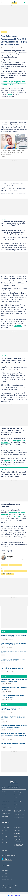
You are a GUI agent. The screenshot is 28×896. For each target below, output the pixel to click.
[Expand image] (26, 135)
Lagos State (4, 565)
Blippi (3, 573)
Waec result (10, 573)
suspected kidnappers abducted (13, 513)
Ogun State (18, 326)
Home (2, 29)
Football (3, 639)
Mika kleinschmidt (21, 571)
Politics (8, 29)
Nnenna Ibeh (17, 47)
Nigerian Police (9, 460)
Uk (2, 571)
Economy (3, 729)
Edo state (17, 516)
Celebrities (3, 671)
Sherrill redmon (9, 571)
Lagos (10, 94)
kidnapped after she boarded (13, 441)
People (2, 739)
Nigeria (2, 647)
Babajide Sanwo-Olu (15, 565)
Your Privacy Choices (15, 895)
